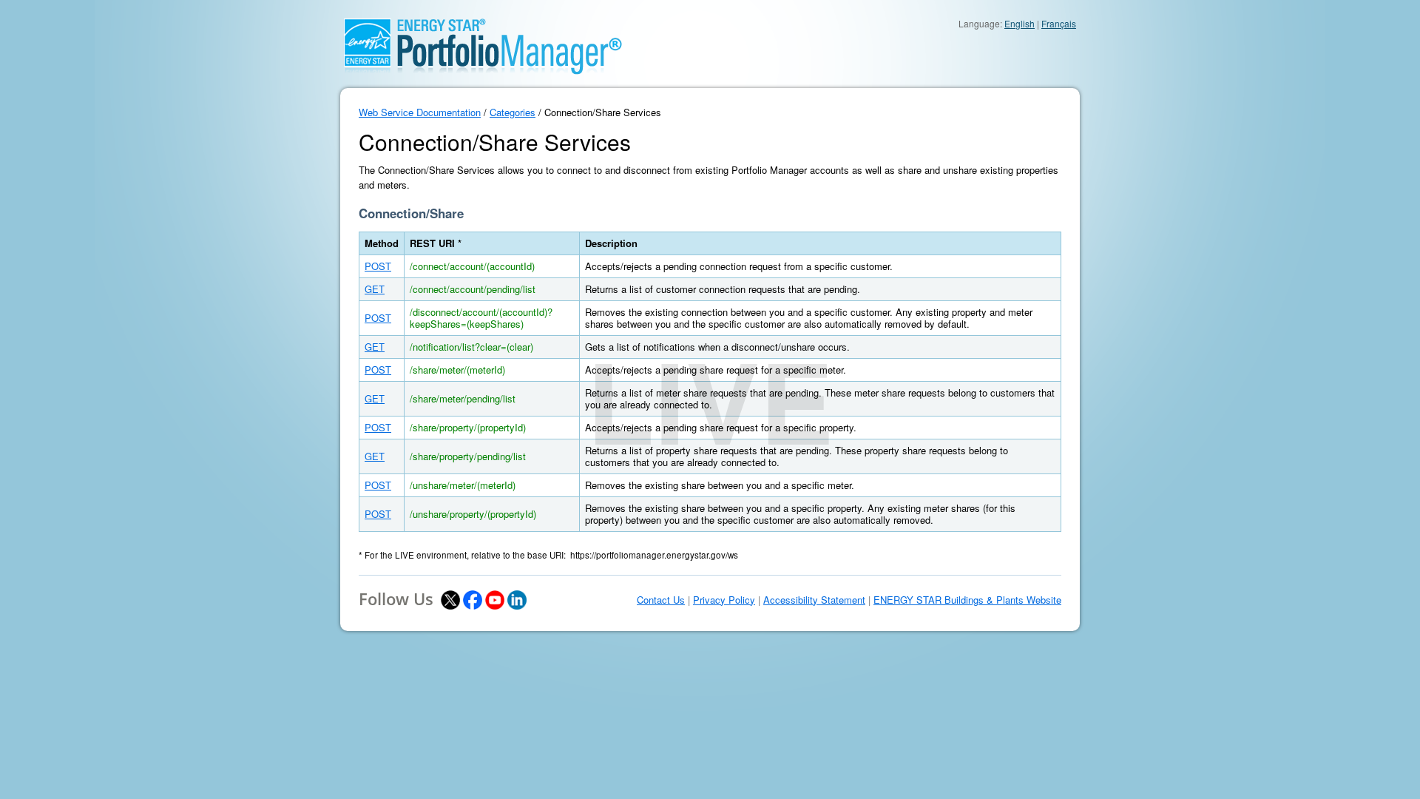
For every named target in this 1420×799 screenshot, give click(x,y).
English (1019, 23)
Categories (512, 112)
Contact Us (661, 600)
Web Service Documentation (420, 112)
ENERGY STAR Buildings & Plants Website (967, 600)
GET (375, 289)
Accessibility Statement (814, 600)
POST (378, 266)
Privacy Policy (724, 600)
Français (1058, 23)
